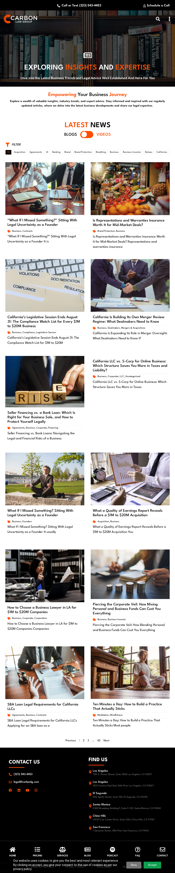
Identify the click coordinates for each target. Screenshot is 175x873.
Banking (56, 152)
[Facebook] (10, 790)
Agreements (35, 152)
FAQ (137, 856)
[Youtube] (27, 790)
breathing (101, 152)
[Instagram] (36, 790)
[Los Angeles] (90, 772)
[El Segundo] (90, 794)
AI (47, 152)
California (161, 152)
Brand (67, 152)
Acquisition (19, 152)
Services (62, 856)
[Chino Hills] (90, 817)
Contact (162, 856)
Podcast (112, 856)
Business (114, 152)
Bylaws (148, 152)
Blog (87, 856)
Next (106, 740)
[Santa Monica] (90, 805)
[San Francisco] (90, 828)
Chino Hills (99, 816)
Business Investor (132, 152)
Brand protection (83, 152)
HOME (12, 856)
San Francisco (101, 827)
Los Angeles (100, 771)
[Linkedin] (18, 790)
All (8, 152)
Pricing (37, 856)
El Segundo (100, 793)
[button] (170, 19)
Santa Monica (101, 804)
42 (99, 740)
